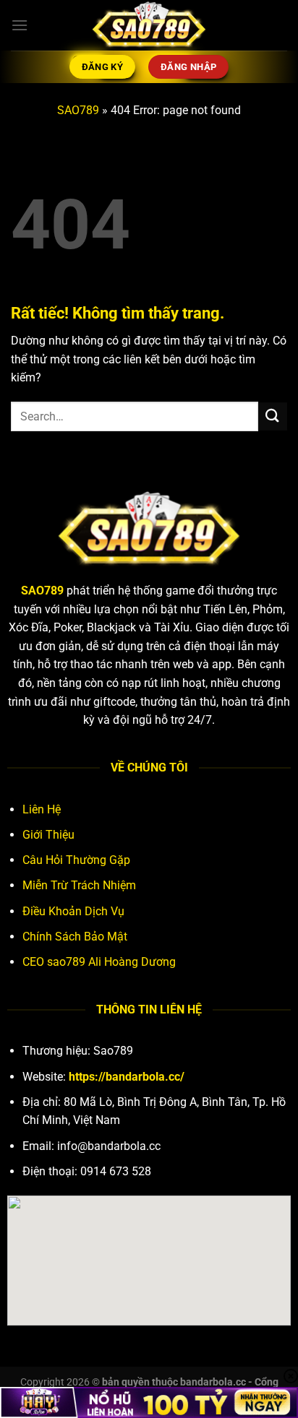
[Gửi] (272, 416)
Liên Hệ (41, 809)
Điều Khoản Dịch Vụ (73, 911)
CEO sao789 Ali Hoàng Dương (99, 962)
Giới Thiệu (48, 835)
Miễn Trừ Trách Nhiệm (79, 885)
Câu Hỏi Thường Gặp (76, 860)
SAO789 (78, 110)
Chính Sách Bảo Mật (74, 936)
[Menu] (19, 25)
